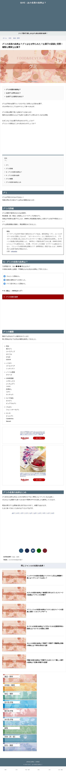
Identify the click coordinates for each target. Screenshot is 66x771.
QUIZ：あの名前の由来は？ (33, 3)
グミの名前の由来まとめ (13, 182)
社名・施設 (60, 769)
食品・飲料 (15, 557)
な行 (30, 513)
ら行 (48, 513)
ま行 (39, 513)
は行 (35, 513)
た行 (26, 513)
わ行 (52, 513)
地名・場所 (27, 769)
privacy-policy (30, 761)
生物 (38, 769)
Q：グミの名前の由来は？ (14, 172)
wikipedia (14, 251)
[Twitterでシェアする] (21, 550)
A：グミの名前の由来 (12, 175)
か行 (17, 513)
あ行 (13, 513)
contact (37, 761)
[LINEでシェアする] (39, 550)
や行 (44, 513)
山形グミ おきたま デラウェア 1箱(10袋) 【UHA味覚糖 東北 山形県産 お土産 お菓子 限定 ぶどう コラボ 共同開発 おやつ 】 (33, 475)
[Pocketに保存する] (45, 550)
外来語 (16, 560)
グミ (7, 165)
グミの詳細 (9, 168)
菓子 (21, 560)
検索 (5, 769)
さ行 (22, 513)
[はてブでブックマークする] (33, 550)
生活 (16, 769)
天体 (49, 769)
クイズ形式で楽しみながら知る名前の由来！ (33, 33)
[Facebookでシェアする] (27, 550)
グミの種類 (9, 178)
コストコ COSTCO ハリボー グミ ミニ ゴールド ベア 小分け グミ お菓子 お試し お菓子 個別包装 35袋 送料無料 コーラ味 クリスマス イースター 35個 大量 (32, 433)
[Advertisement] (33, 18)
